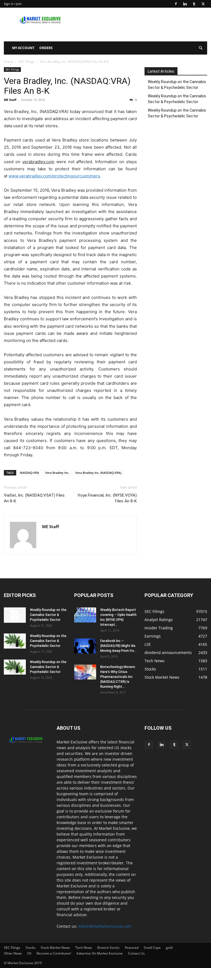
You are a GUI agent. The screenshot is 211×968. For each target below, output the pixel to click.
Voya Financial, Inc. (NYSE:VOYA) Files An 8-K (107, 498)
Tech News (83, 947)
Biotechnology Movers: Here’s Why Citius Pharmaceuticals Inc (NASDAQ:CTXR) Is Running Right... (118, 677)
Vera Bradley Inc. (57, 473)
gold (169, 947)
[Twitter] (203, 4)
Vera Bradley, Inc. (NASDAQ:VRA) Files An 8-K (67, 86)
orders (46, 48)
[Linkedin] (185, 4)
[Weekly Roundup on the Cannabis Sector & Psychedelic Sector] (15, 615)
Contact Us (136, 953)
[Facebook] (176, 4)
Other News (13, 953)
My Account (23, 48)
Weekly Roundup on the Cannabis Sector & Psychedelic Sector (177, 85)
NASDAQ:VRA (29, 473)
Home (8, 61)
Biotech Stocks (108, 947)
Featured (131, 947)
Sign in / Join (13, 4)
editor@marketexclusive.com (104, 926)
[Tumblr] (194, 4)
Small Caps (152, 947)
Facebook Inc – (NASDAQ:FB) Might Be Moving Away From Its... (118, 646)
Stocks (30, 947)
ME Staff (10, 100)
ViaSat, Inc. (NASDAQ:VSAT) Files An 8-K (34, 498)
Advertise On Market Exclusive (99, 953)
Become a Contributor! (54, 953)
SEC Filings (26, 61)
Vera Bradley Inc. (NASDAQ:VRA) (98, 473)
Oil (29, 953)
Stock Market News (55, 947)
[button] (200, 48)
